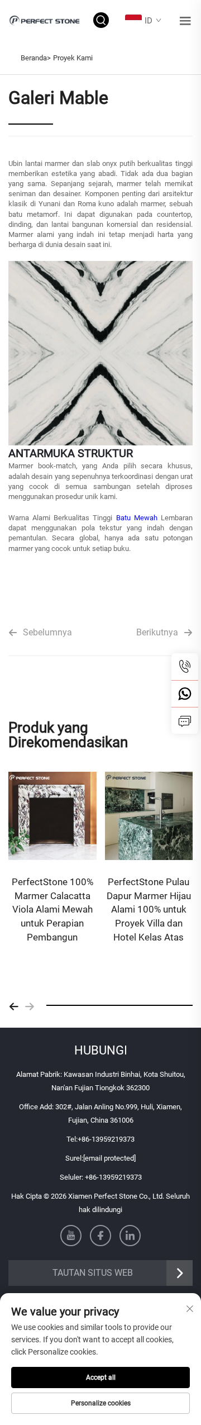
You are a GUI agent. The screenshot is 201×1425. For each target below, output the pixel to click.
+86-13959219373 (106, 1139)
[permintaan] (184, 720)
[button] (14, 1005)
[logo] (45, 20)
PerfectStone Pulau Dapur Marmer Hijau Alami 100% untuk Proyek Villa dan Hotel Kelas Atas (149, 909)
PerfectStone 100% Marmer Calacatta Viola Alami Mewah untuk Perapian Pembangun (52, 909)
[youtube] (71, 1235)
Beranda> (36, 58)
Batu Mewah (138, 518)
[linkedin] (130, 1235)
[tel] (184, 666)
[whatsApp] (184, 693)
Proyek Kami (73, 58)
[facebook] (100, 1235)
